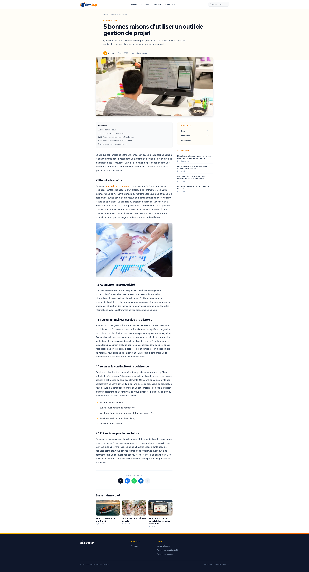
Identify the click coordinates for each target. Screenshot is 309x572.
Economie (145, 4)
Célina (111, 53)
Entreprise (157, 4)
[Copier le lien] (147, 481)
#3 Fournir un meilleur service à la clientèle (117, 137)
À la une (134, 4)
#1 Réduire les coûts (108, 130)
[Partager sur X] (120, 481)
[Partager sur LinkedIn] (141, 481)
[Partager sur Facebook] (127, 481)
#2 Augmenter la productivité (111, 133)
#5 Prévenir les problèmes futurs (113, 144)
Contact (134, 546)
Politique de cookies (165, 554)
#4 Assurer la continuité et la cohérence (116, 141)
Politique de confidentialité (167, 550)
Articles (113, 14)
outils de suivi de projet (118, 186)
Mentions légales (163, 546)
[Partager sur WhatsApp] (134, 481)
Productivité (170, 4)
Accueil (106, 14)
